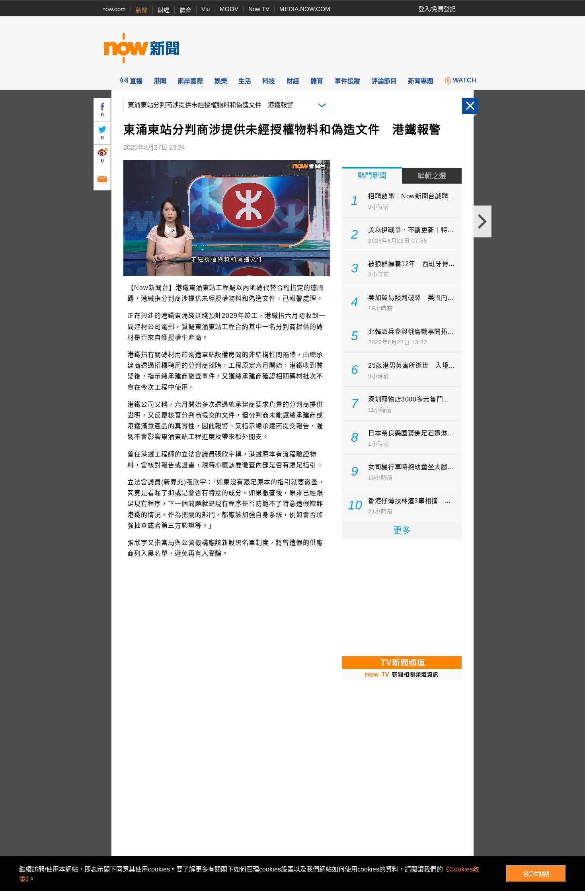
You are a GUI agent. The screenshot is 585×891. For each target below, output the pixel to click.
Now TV (258, 9)
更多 (402, 530)
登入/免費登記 (437, 9)
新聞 (142, 10)
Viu (205, 9)
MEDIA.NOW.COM (304, 9)
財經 (164, 10)
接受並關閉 (536, 874)
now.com (114, 9)
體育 (185, 10)
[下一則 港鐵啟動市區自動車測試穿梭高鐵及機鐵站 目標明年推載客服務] (482, 221)
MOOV (229, 9)
